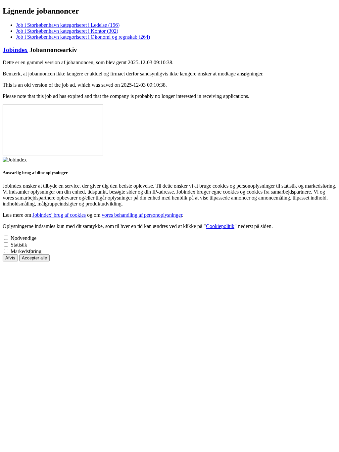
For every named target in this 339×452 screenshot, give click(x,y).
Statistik (19, 245)
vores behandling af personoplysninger (142, 215)
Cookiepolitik (220, 226)
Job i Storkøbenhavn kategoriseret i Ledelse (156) (68, 25)
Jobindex (15, 49)
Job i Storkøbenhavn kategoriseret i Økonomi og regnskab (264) (83, 37)
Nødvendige (23, 238)
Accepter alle (34, 257)
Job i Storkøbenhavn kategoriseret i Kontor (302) (67, 31)
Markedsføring (26, 251)
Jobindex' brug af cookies (59, 215)
